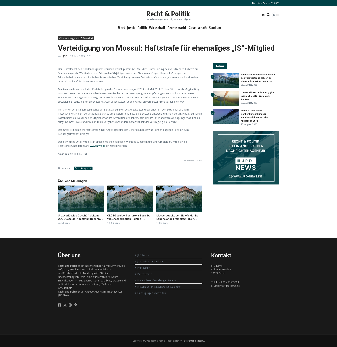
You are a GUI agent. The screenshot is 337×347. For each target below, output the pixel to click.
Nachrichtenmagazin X (194, 340)
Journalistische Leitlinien (150, 261)
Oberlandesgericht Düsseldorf (76, 38)
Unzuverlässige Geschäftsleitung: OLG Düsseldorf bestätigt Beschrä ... (81, 217)
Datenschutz (144, 274)
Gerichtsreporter (83, 168)
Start (121, 27)
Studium (215, 27)
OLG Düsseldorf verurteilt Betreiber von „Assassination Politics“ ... (129, 217)
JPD (65, 56)
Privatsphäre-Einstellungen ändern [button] (156, 280)
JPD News (143, 255)
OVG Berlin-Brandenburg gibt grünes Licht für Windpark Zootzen (257, 96)
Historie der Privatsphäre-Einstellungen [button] (159, 286)
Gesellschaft (198, 27)
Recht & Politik (168, 13)
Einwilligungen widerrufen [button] (151, 293)
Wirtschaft (157, 27)
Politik (142, 27)
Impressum (143, 267)
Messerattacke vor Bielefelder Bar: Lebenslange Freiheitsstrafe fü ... (178, 217)
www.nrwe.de (97, 145)
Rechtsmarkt (176, 27)
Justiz (131, 27)
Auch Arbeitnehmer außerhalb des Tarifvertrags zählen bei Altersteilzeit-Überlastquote (258, 78)
